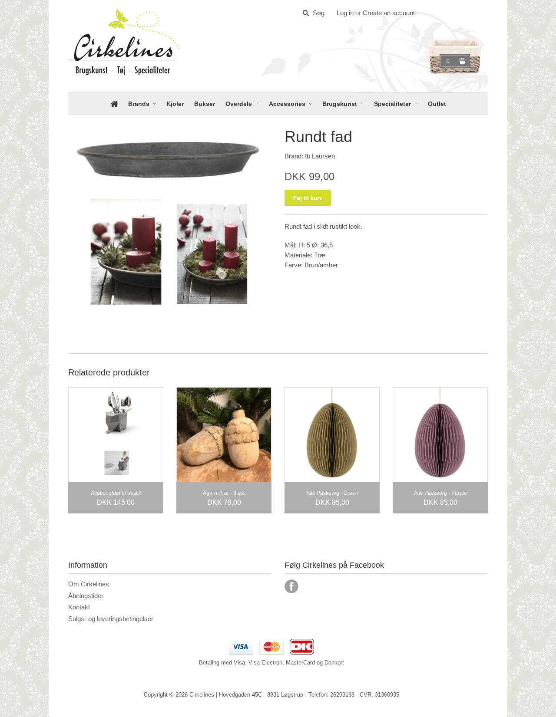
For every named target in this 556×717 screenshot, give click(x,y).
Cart (449, 61)
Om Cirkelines (88, 584)
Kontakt (79, 607)
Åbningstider (85, 595)
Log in (345, 12)
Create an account (389, 12)
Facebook (291, 586)
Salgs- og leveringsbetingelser (110, 618)
